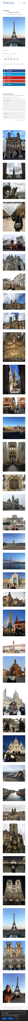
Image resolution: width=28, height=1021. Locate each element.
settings (16, 1015)
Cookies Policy (18, 1010)
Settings (17, 1018)
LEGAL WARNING (8, 1010)
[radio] (5, 59)
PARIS (14, 14)
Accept (4, 1018)
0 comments (19, 14)
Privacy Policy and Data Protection (13, 1008)
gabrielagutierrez (14, 12)
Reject (10, 1018)
